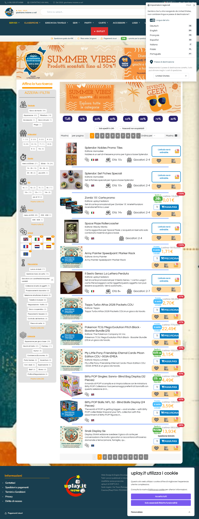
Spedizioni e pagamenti (16, 487)
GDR (76, 22)
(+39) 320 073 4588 (15, 2)
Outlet (99, 31)
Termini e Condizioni (15, 492)
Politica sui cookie (156, 490)
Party (89, 22)
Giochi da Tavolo (56, 22)
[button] (37, 201)
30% (112, 118)
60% (143, 118)
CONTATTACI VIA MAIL (39, 2)
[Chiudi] (194, 5)
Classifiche (32, 22)
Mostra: (65, 135)
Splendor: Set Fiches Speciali (103, 173)
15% (82, 118)
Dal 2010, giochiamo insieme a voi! (69, 2)
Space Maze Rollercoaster (102, 223)
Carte (103, 22)
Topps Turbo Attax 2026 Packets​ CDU (109, 304)
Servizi (14, 22)
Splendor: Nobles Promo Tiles (104, 147)
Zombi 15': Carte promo (100, 197)
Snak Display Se (95, 431)
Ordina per (146, 135)
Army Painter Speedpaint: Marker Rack (110, 253)
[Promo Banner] (99, 62)
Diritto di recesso (13, 501)
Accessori (120, 22)
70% (158, 118)
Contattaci (10, 483)
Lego (136, 22)
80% (173, 118)
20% (97, 118)
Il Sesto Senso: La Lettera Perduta (107, 273)
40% (128, 118)
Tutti (67, 118)
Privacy (9, 496)
